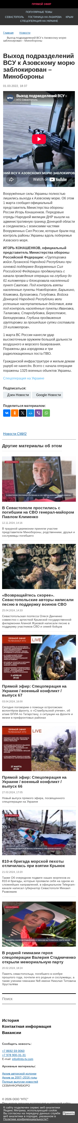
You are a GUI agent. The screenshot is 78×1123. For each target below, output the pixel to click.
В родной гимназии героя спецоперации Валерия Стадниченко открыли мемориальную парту (39, 957)
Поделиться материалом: (24, 406)
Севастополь (14, 17)
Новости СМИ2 (15, 434)
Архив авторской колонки (19, 1073)
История (10, 1020)
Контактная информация (26, 1026)
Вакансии (11, 1032)
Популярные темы (39, 12)
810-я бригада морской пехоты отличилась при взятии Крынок (33, 863)
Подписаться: (14, 388)
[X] (22, 413)
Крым (69, 17)
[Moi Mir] (30, 413)
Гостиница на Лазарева (45, 17)
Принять (68, 1113)
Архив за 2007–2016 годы (19, 1077)
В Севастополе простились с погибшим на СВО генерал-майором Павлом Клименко (38, 512)
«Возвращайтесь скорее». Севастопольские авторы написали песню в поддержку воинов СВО (38, 599)
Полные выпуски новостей (20, 1081)
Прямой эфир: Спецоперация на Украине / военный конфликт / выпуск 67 (34, 690)
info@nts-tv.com (22, 1059)
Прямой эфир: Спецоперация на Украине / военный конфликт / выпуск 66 (34, 781)
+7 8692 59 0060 (13, 1051)
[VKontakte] (6, 413)
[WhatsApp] (46, 413)
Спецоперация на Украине (39, 21)
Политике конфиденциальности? (25, 1119)
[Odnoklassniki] (14, 413)
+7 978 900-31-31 (14, 1055)
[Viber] (38, 413)
